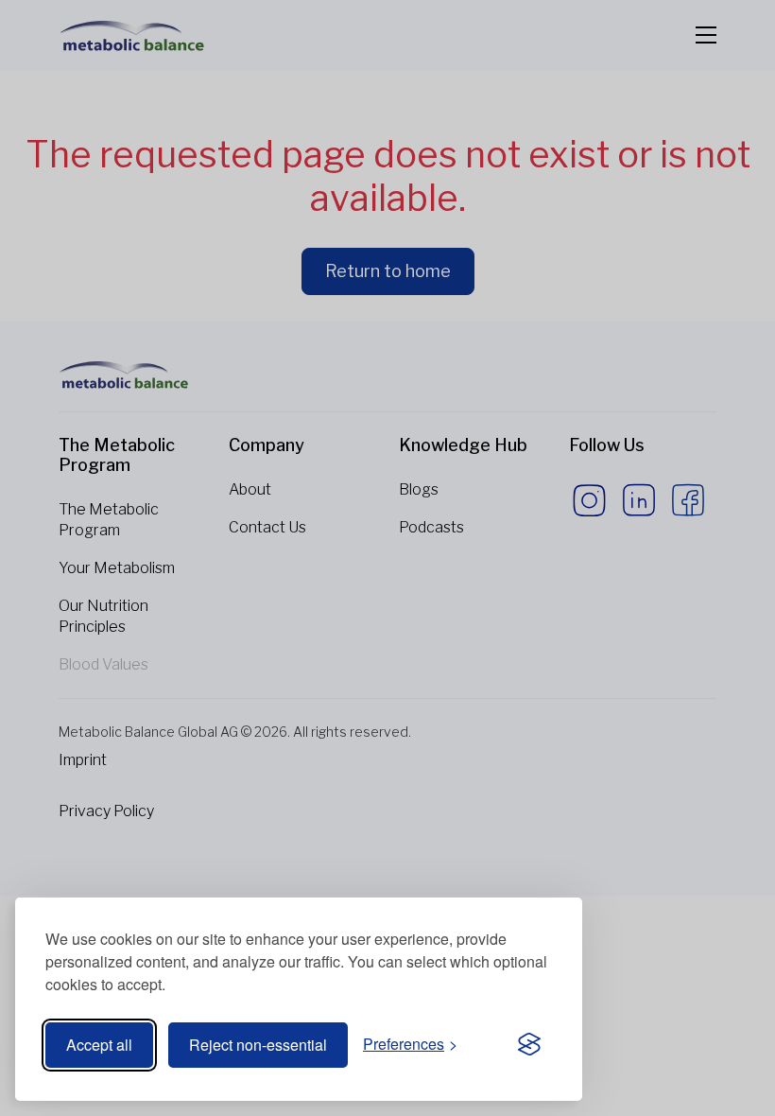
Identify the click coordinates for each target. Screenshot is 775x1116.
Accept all (99, 1044)
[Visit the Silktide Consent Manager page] (529, 1045)
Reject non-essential (258, 1044)
